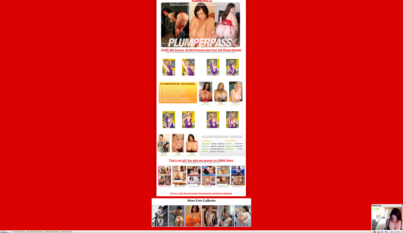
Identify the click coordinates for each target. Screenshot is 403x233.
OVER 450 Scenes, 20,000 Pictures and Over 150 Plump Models (201, 50)
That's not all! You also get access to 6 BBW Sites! (201, 160)
